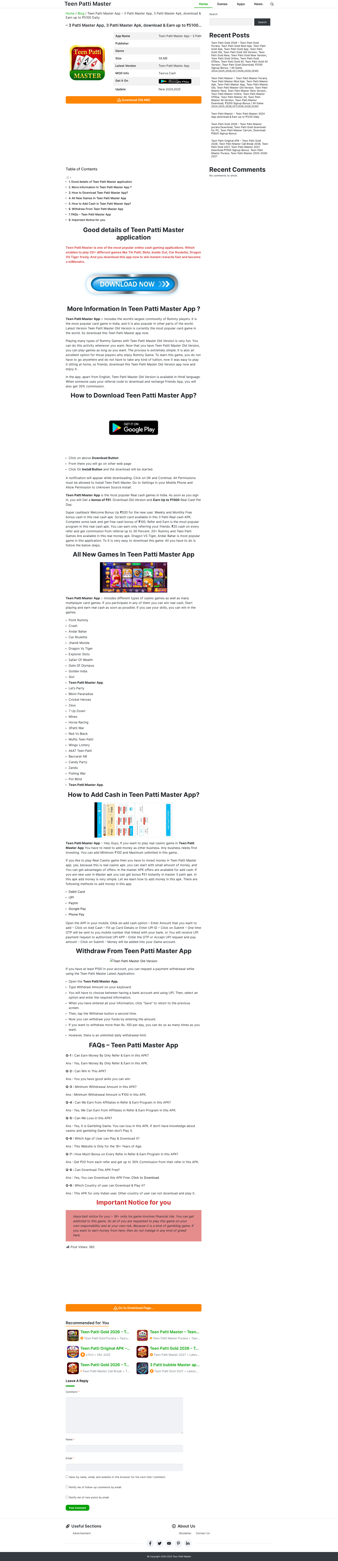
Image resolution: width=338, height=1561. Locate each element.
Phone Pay (76, 914)
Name (70, 1439)
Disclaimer (185, 1533)
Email (70, 1458)
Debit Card (77, 892)
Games (222, 4)
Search (213, 14)
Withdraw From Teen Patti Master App (97, 209)
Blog (81, 13)
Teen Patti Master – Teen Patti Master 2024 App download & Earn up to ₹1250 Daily (238, 115)
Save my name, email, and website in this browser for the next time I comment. (117, 1477)
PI (72, 897)
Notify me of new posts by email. (89, 1497)
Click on (115, 923)
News (258, 4)
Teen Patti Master (87, 3)
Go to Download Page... (136, 1308)
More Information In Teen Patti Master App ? (102, 187)
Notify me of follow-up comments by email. (95, 1487)
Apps (241, 4)
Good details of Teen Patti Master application (101, 181)
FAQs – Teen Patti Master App (91, 214)
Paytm (73, 903)
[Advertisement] (133, 134)
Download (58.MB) (136, 100)
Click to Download (145, 1178)
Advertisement (82, 1533)
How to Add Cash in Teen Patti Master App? (101, 203)
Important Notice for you (88, 219)
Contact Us (203, 1533)
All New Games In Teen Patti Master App (99, 198)
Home (203, 4)
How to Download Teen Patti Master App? (100, 192)
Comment (73, 1391)
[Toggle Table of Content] (69, 177)
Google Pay (77, 909)
